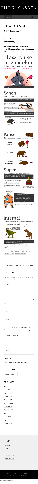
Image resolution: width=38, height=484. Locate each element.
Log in (6, 448)
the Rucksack (19, 7)
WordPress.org (9, 458)
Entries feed (8, 452)
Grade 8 (17, 251)
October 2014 (8, 406)
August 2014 (7, 413)
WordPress (26, 473)
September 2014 (8, 410)
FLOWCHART (30, 265)
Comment (7, 284)
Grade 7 (12, 251)
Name (5, 303)
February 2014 (8, 420)
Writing (28, 251)
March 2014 (7, 417)
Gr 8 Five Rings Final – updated (14, 265)
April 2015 (7, 386)
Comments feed (9, 455)
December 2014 (8, 400)
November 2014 (8, 403)
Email (5, 311)
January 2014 (8, 423)
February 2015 (8, 393)
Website (6, 319)
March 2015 (7, 390)
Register (7, 445)
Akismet (11, 480)
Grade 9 (23, 251)
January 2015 (8, 396)
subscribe (15, 330)
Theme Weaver (25, 475)
